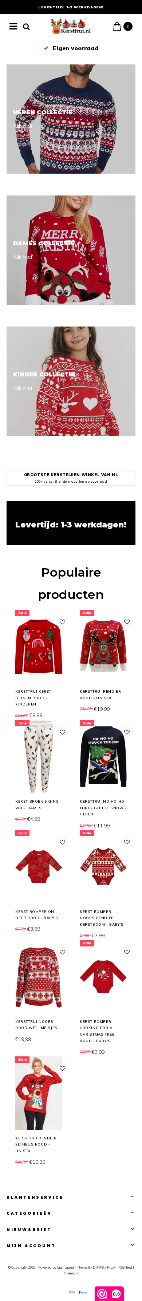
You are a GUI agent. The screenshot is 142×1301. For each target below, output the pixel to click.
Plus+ (111, 1267)
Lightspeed (65, 1267)
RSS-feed (125, 1267)
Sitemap (71, 1273)
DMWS (98, 1267)
